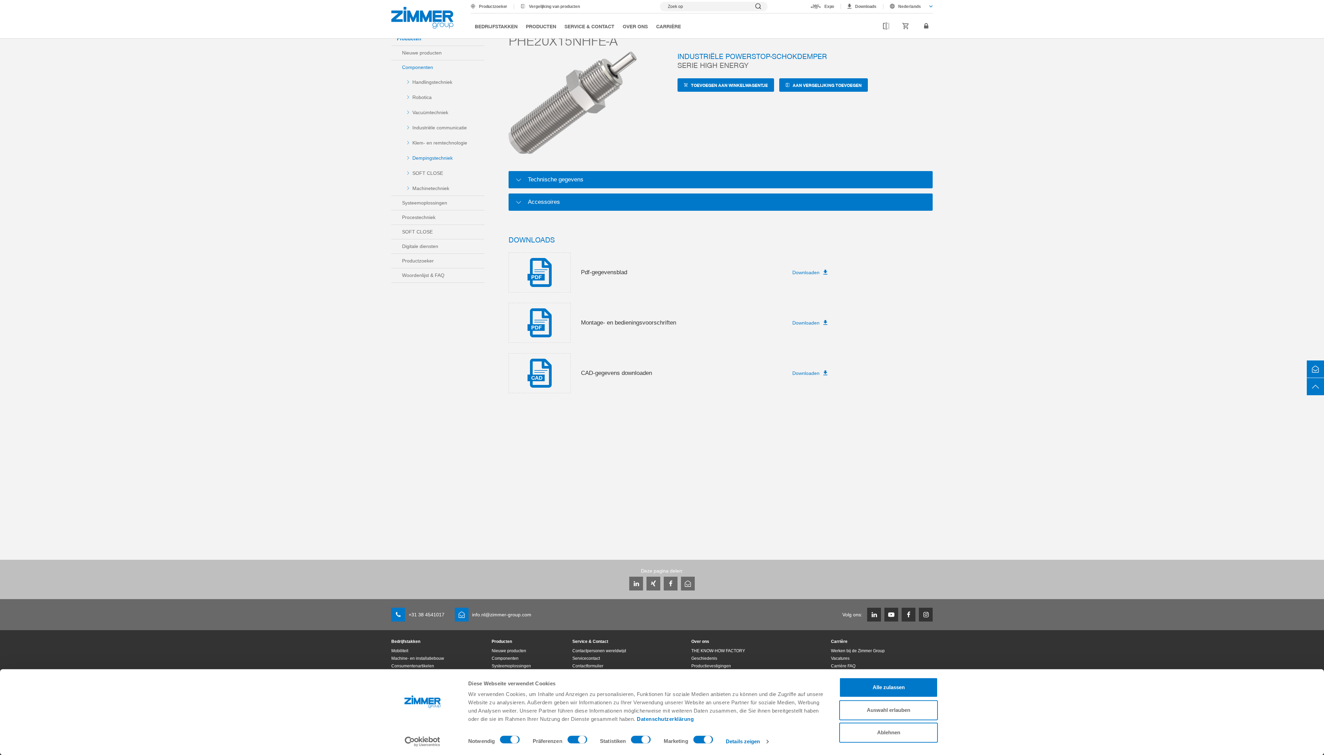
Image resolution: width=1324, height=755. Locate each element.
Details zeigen (743, 741)
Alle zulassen (889, 687)
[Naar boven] (1315, 386)
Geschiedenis (704, 658)
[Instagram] (926, 615)
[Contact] (1315, 369)
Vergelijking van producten (554, 6)
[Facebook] (671, 583)
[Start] (422, 18)
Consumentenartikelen (412, 666)
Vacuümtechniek (430, 112)
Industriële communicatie (439, 127)
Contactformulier (587, 666)
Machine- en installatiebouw (417, 658)
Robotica (422, 97)
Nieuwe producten (422, 53)
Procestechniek (418, 217)
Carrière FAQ (843, 666)
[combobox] (908, 6)
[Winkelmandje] (905, 26)
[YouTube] (891, 615)
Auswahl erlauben (888, 710)
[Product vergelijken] (886, 26)
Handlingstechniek (432, 82)
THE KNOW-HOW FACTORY (718, 650)
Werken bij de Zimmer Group (858, 650)
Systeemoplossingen (424, 203)
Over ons (635, 26)
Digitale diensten (420, 246)
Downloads (865, 6)
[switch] (577, 741)
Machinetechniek (430, 188)
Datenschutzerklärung (665, 719)
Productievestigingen (711, 666)
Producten (541, 26)
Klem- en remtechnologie (439, 143)
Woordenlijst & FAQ (423, 275)
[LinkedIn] (636, 583)
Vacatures (840, 658)
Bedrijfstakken (496, 26)
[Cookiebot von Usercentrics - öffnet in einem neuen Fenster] (422, 741)
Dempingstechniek (432, 158)
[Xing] (653, 583)
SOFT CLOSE (427, 173)
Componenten (417, 67)
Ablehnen (888, 732)
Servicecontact (586, 658)
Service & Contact (589, 26)
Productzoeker (493, 6)
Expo (829, 6)
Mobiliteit (399, 650)
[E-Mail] (688, 583)
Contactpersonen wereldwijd (599, 650)
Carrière (668, 26)
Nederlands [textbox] (909, 6)
